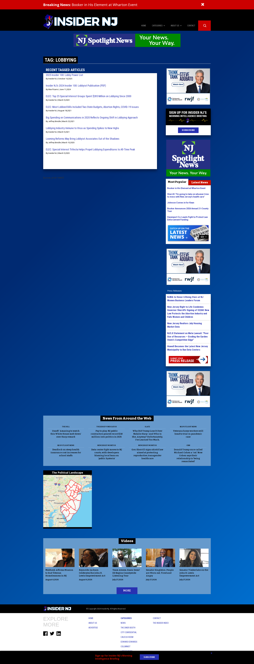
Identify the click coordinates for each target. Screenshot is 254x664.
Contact (157, 618)
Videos (127, 541)
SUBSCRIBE (188, 130)
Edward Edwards (129, 642)
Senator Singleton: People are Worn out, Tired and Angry (160, 573)
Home (90, 618)
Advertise (93, 627)
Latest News (199, 182)
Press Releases (174, 290)
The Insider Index (161, 623)
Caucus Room (127, 637)
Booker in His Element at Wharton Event (90, 4)
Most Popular (177, 182)
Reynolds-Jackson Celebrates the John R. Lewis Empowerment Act (92, 573)
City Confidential (129, 632)
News (123, 623)
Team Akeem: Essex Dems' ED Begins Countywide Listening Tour (126, 573)
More (127, 590)
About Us (92, 623)
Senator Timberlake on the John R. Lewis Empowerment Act (193, 573)
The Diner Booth (128, 627)
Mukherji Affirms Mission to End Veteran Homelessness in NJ (59, 573)
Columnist (125, 646)
